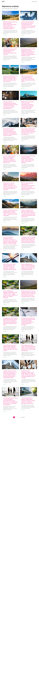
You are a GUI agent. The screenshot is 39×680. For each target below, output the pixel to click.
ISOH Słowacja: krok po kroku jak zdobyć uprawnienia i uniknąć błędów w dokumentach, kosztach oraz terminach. (10, 51)
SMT (3, 1)
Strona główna (34, 1)
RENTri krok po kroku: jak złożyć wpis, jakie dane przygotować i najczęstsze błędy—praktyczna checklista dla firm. (28, 78)
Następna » (23, 417)
